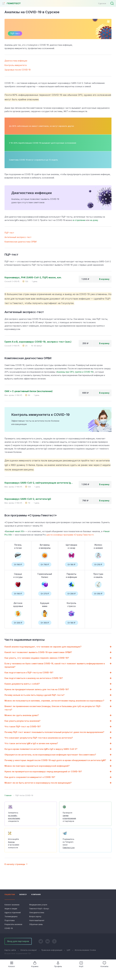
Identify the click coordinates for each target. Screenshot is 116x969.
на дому (94, 220)
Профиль (58, 966)
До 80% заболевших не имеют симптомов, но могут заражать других (41, 126)
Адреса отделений (13, 912)
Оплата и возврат (28, 950)
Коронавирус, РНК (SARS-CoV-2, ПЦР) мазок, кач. (33, 277)
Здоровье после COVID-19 (18, 69)
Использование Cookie (85, 950)
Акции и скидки (11, 909)
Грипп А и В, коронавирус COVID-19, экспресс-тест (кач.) (38, 341)
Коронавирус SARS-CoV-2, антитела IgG (28, 499)
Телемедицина (11, 916)
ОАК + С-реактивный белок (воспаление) (29, 391)
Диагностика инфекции (16, 60)
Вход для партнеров (18, 941)
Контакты (104, 966)
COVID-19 (9, 928)
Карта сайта (10, 950)
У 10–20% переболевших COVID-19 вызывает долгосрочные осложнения (42, 143)
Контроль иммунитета (16, 65)
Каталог (11, 966)
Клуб (81, 966)
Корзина (34, 966)
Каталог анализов (12, 905)
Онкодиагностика (36, 912)
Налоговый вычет (36, 920)
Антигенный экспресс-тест (18, 237)
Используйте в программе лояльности (13, 843)
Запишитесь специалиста (14, 817)
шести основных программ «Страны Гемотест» (70, 535)
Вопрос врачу (35, 916)
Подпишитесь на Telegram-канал (69, 843)
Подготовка (10, 920)
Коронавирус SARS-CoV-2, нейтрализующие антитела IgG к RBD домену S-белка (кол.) (39, 482)
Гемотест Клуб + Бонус (39, 909)
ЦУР (68, 950)
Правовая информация (51, 950)
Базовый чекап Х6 (14, 531)
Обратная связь (36, 924)
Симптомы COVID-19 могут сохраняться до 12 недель (33, 160)
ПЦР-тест (9, 232)
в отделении (79, 220)
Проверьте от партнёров (69, 817)
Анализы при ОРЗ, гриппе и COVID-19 (75, 372)
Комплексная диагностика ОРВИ (20, 241)
